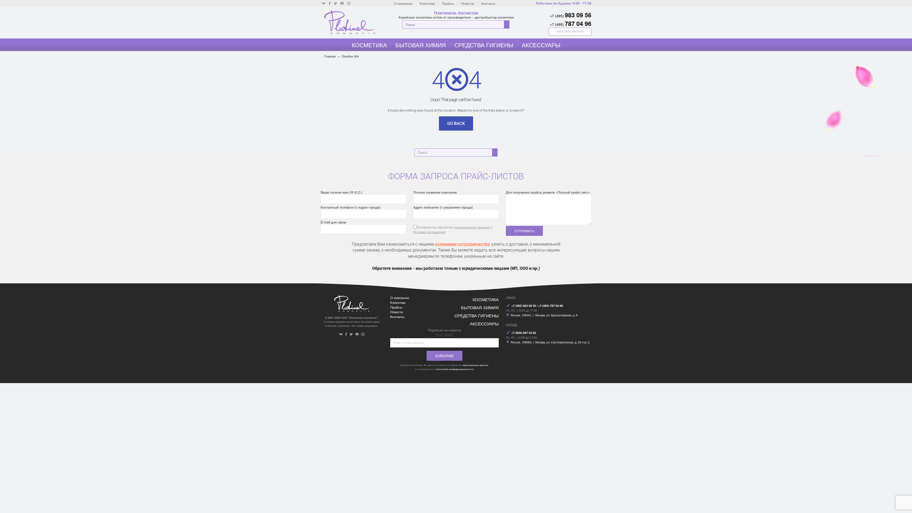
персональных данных (471, 227)
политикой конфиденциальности (455, 369)
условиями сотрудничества (462, 244)
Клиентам (427, 3)
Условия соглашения (429, 231)
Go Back (456, 123)
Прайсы (448, 3)
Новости (467, 3)
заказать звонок (570, 31)
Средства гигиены (483, 45)
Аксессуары (541, 45)
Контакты (488, 3)
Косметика (369, 45)
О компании (403, 3)
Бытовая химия (420, 45)
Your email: (444, 334)
